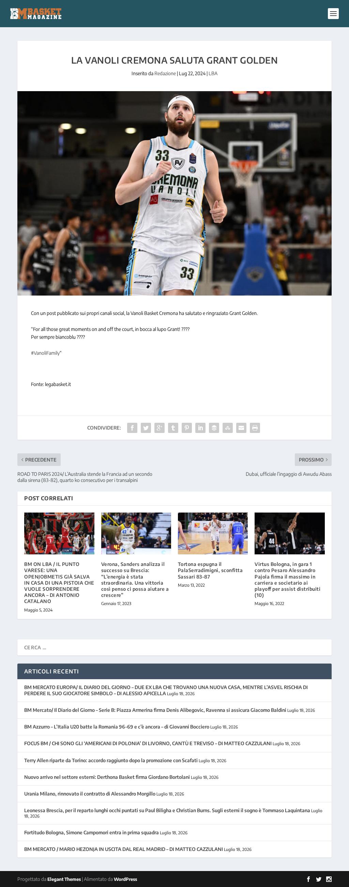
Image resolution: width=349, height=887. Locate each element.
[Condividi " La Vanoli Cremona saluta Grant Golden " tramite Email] (241, 428)
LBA (213, 73)
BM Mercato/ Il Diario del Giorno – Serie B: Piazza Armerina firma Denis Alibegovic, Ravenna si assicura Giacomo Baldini (155, 710)
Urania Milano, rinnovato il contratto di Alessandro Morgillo (89, 794)
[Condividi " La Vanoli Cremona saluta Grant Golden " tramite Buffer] (214, 428)
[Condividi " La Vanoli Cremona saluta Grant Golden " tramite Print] (255, 428)
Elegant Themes (64, 879)
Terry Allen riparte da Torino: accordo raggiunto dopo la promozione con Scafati (111, 760)
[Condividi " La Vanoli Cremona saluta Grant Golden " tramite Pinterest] (187, 428)
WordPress (125, 879)
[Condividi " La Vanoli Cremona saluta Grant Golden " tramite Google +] (159, 428)
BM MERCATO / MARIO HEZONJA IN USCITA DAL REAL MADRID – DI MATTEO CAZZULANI (123, 849)
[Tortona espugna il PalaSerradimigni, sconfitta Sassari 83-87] (213, 533)
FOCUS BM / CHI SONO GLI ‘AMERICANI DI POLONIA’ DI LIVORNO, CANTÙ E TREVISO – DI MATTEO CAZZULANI (148, 743)
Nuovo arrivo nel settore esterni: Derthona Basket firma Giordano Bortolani (107, 777)
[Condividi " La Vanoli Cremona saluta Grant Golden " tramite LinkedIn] (200, 428)
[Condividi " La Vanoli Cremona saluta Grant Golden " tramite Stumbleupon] (227, 428)
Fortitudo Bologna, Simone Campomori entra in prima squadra (91, 832)
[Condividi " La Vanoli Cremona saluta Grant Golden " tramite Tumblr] (173, 428)
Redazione (165, 73)
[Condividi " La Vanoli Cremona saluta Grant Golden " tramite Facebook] (132, 428)
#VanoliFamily (45, 353)
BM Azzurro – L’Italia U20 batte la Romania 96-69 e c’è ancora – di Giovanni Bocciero (116, 727)
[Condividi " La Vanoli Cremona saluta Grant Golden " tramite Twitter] (146, 428)
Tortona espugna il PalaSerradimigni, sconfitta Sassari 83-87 (210, 570)
